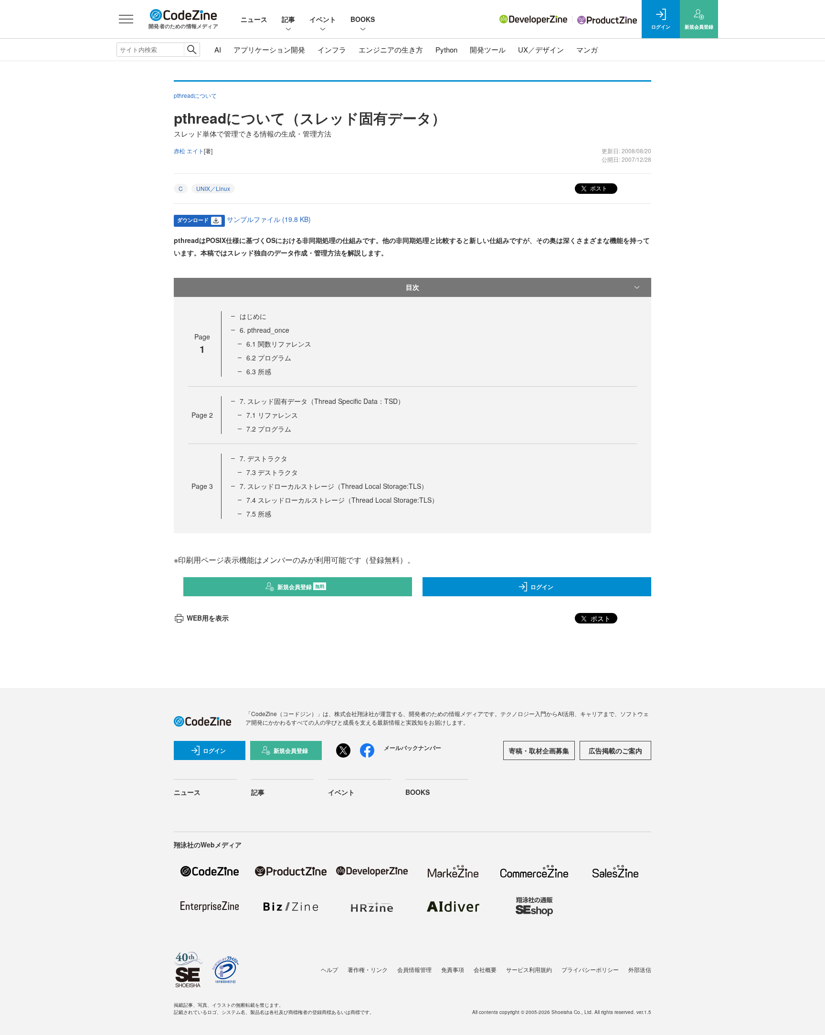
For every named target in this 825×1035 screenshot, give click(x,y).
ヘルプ (329, 969)
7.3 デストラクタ (272, 472)
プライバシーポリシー (590, 969)
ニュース (254, 19)
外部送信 (639, 969)
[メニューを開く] (126, 19)
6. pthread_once (264, 330)
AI (217, 49)
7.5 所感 (258, 513)
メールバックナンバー (412, 747)
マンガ (587, 49)
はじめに (253, 316)
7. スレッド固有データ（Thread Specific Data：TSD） (322, 401)
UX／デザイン (541, 49)
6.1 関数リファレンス (278, 344)
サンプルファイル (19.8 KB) (269, 219)
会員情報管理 (414, 969)
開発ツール (488, 49)
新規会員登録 (301, 586)
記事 (288, 19)
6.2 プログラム (268, 357)
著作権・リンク (368, 969)
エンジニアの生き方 (391, 49)
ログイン (541, 586)
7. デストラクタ (263, 458)
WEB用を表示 (208, 618)
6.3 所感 (258, 371)
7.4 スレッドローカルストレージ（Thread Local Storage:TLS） (342, 500)
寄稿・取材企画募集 (539, 750)
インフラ (331, 49)
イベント (322, 19)
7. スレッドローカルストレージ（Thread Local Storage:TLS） (334, 486)
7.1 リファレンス (272, 415)
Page (202, 415)
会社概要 (485, 969)
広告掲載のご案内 (615, 750)
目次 (412, 287)
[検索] (192, 49)
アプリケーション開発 (269, 49)
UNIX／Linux (213, 188)
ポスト (598, 188)
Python (446, 49)
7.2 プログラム (268, 428)
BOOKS (362, 19)
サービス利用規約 (529, 969)
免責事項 (452, 969)
